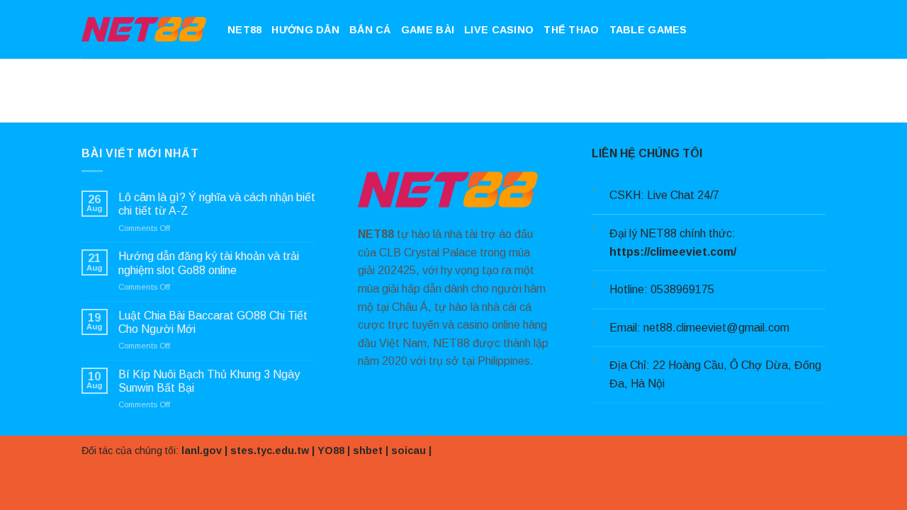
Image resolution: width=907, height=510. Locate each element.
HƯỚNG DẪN (305, 29)
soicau (408, 450)
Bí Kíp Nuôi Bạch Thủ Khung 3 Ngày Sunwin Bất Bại (209, 381)
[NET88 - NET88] (143, 29)
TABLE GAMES (648, 29)
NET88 (244, 29)
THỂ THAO (571, 29)
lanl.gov (201, 450)
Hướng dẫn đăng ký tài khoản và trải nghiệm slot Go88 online (208, 263)
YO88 (330, 450)
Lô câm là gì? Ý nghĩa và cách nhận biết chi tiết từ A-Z (216, 204)
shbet (368, 450)
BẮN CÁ (370, 29)
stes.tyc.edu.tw (269, 450)
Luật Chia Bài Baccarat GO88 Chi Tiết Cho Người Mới (213, 322)
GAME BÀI (427, 29)
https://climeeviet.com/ (672, 252)
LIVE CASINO (499, 29)
